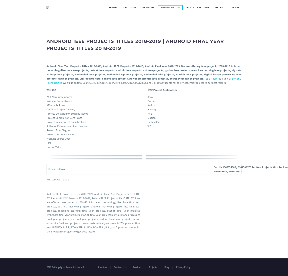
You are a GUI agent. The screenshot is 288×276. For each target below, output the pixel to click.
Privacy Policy (183, 267)
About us (129, 7)
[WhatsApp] (240, 267)
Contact (235, 7)
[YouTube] (236, 267)
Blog (219, 7)
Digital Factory (197, 7)
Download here (57, 169)
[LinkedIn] (227, 267)
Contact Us (120, 267)
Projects (152, 267)
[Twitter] (231, 267)
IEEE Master (212, 78)
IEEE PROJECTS (170, 7)
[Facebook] (223, 267)
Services (148, 7)
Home (113, 7)
